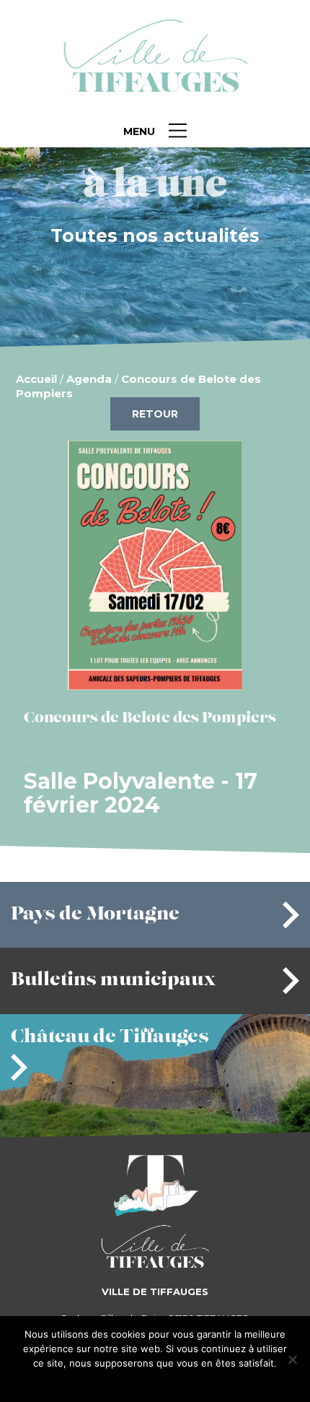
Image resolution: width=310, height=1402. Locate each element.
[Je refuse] (292, 1359)
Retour (155, 413)
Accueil (36, 379)
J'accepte (132, 1382)
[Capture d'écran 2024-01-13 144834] (155, 683)
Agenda (89, 379)
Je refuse (178, 1382)
